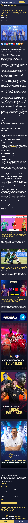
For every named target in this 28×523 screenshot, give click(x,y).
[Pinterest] (14, 44)
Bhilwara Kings (12, 146)
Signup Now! (22, 1)
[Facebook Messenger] (11, 44)
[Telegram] (16, 44)
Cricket (2, 489)
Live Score (16, 494)
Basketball (3, 493)
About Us (16, 496)
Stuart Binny (4, 87)
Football (2, 494)
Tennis (2, 496)
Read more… (3, 483)
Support (15, 493)
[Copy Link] (19, 44)
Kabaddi (15, 491)
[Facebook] (2, 44)
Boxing (15, 489)
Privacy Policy (4, 491)
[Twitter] (4, 44)
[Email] (9, 44)
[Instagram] (7, 44)
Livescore (21, 521)
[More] (21, 44)
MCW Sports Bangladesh (20, 518)
